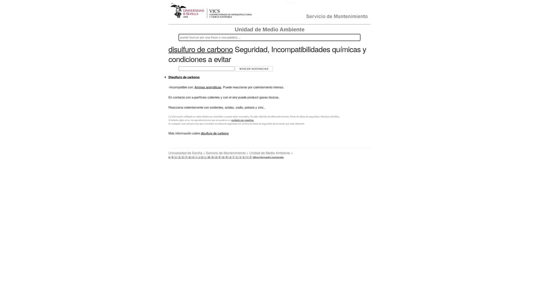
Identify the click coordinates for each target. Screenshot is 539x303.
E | (183, 157)
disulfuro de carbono (215, 133)
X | (244, 157)
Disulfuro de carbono (184, 77)
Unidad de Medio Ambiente (269, 29)
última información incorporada (268, 157)
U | (237, 157)
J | (199, 157)
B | (173, 157)
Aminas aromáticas (208, 87)
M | (209, 157)
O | (216, 157)
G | (190, 157)
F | (186, 157)
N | (213, 157)
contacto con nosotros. (242, 120)
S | (230, 157)
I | (196, 157)
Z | (250, 157)
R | (227, 157)
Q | (223, 157)
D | (180, 157)
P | (220, 157)
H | (193, 157)
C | (176, 157)
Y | (247, 157)
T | (233, 157)
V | (240, 157)
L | (205, 157)
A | (169, 157)
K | (202, 157)
